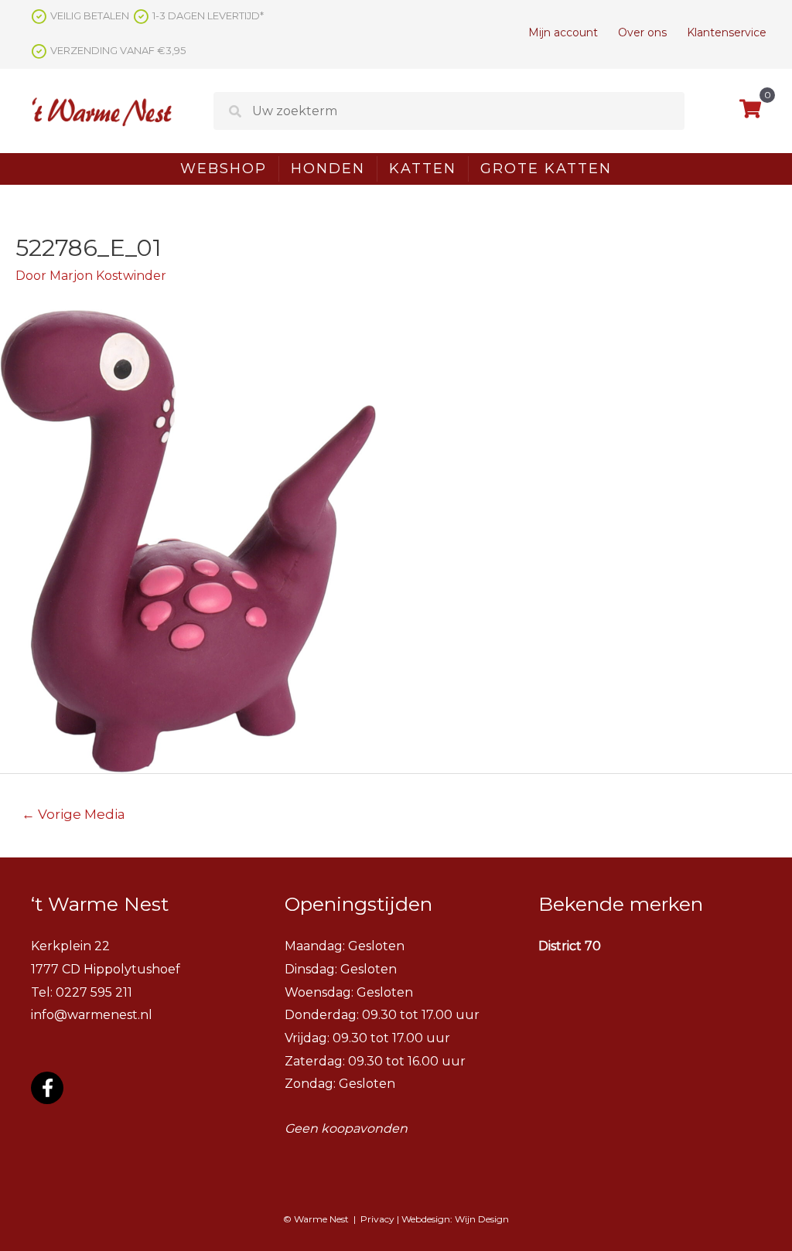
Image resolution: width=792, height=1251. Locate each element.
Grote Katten (546, 168)
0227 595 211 (94, 992)
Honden (328, 168)
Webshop (223, 168)
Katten (422, 168)
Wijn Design (482, 1219)
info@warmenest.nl (91, 1014)
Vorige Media (73, 814)
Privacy (377, 1219)
